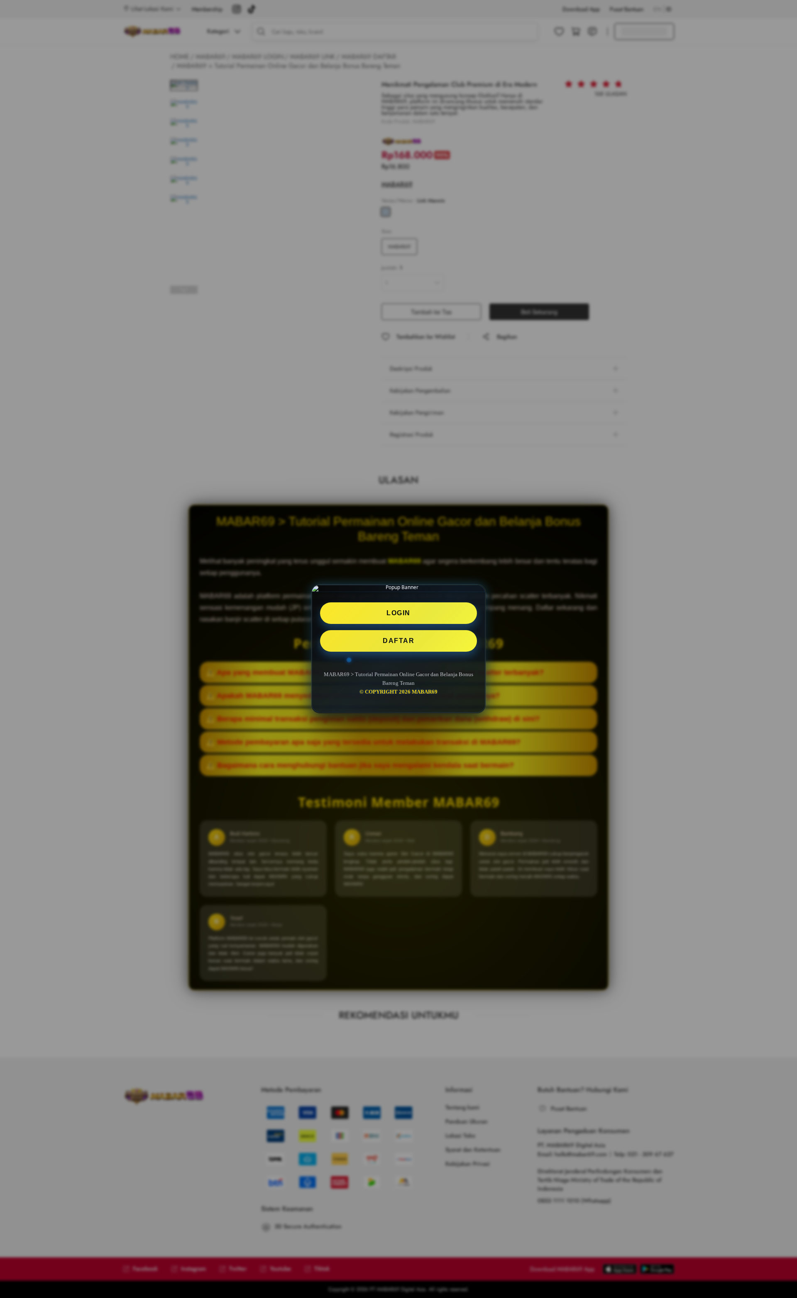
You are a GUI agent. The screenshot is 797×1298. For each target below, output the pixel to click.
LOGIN (398, 612)
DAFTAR (398, 640)
